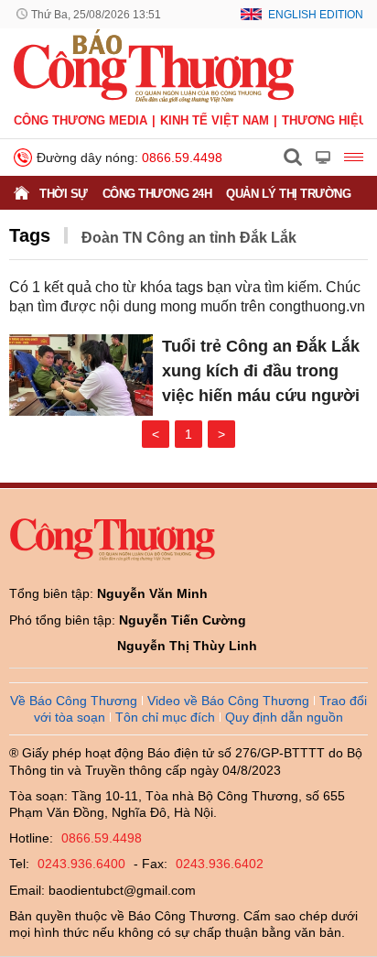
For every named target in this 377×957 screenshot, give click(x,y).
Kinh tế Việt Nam (214, 120)
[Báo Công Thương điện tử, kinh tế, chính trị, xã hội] (154, 65)
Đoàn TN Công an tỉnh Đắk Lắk (188, 237)
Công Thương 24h (157, 194)
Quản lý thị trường (288, 194)
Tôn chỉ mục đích (165, 717)
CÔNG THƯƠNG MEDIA (80, 120)
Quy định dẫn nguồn (284, 717)
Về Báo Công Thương (73, 700)
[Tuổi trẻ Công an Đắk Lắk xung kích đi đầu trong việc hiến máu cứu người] (81, 374)
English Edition (315, 14)
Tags (29, 235)
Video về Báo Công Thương (228, 700)
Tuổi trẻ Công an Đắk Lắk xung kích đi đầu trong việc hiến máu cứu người (261, 371)
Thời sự (63, 194)
